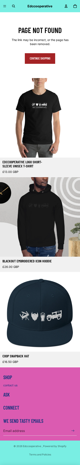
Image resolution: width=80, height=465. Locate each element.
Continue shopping (40, 58)
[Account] (66, 6)
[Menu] (4, 6)
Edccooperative (32, 446)
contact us (10, 385)
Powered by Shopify (54, 446)
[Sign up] (73, 430)
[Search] (13, 6)
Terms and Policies (40, 454)
